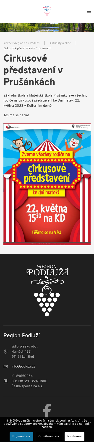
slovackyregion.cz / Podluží (21, 43)
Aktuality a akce (60, 43)
